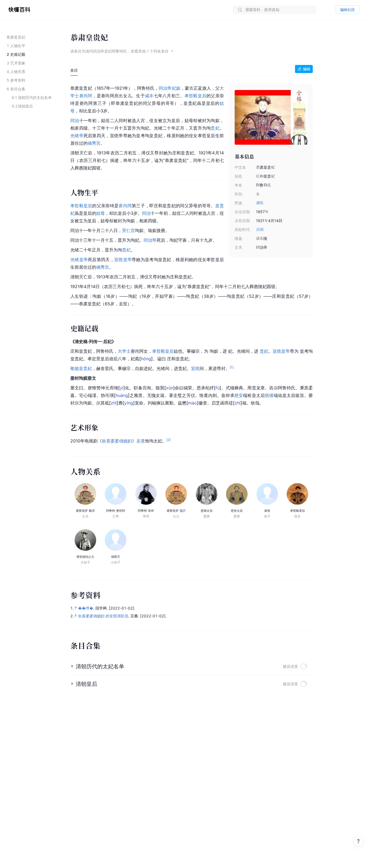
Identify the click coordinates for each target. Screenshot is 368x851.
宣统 (195, 368)
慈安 (238, 395)
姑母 (100, 213)
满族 (259, 202)
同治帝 (165, 88)
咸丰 (149, 95)
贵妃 (215, 128)
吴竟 (140, 441)
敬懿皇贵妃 (81, 368)
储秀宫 (94, 143)
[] (146, 358)
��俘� (85, 608)
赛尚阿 (85, 95)
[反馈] (358, 841)
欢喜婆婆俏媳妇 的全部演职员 (103, 616)
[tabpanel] (191, 263)
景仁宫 (128, 230)
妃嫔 (176, 88)
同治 (74, 120)
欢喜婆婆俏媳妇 (117, 441)
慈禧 (269, 395)
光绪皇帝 (79, 259)
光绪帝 (77, 135)
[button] (191, 666)
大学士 (124, 351)
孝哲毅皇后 (195, 95)
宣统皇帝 (123, 259)
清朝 (259, 229)
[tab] (74, 70)
